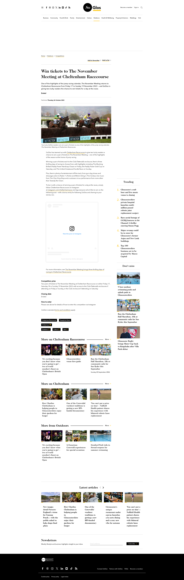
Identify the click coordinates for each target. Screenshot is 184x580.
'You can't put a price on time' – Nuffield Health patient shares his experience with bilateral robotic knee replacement (133, 516)
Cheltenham (45, 325)
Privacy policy (55, 576)
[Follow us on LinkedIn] (59, 7)
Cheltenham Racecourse (76, 152)
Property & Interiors (122, 18)
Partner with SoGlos (116, 569)
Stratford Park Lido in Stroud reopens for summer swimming (100, 447)
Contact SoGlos (102, 569)
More (107, 339)
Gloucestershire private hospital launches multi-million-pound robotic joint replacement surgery (130, 206)
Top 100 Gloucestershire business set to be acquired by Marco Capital (129, 251)
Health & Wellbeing (107, 18)
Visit (139, 18)
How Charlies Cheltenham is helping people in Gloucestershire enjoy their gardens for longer (71, 516)
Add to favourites (93, 60)
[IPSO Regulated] (48, 559)
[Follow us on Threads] (50, 7)
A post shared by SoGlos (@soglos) (72, 259)
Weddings (133, 18)
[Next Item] (103, 487)
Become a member (126, 7)
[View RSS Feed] (69, 7)
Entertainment (80, 18)
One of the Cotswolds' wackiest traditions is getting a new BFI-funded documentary (91, 515)
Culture (89, 18)
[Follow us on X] (56, 7)
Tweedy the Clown (65, 320)
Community (54, 18)
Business (45, 18)
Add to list (105, 60)
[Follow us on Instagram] (53, 7)
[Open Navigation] (42, 7)
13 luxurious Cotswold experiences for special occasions (76, 447)
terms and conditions (63, 310)
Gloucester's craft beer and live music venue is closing (129, 192)
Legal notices (64, 576)
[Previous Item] (100, 487)
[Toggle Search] (141, 7)
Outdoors (97, 18)
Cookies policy (45, 576)
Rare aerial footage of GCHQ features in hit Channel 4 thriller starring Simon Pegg (130, 221)
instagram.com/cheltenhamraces (60, 190)
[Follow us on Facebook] (46, 7)
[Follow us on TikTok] (66, 7)
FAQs (126, 569)
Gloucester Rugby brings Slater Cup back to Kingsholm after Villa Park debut (128, 345)
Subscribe (131, 544)
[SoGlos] (92, 7)
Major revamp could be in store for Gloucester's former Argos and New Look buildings (130, 235)
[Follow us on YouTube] (63, 7)
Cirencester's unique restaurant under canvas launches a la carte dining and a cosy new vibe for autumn (113, 515)
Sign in (136, 7)
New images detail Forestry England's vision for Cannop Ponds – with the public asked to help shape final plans (50, 516)
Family (72, 18)
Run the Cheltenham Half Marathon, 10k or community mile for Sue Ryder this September (100, 364)
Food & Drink (64, 18)
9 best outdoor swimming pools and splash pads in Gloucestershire (127, 291)
